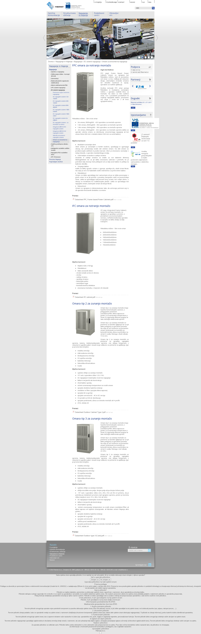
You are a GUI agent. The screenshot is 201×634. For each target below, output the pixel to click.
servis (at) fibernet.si (140, 72)
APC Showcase (56, 157)
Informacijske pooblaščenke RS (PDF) (100, 602)
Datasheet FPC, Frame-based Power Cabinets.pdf (94, 199)
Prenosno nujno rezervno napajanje (61, 93)
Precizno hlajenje (55, 159)
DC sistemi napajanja (58, 90)
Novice (132, 2)
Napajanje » (78, 61)
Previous (44, 38)
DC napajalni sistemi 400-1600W (61, 102)
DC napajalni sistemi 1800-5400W (61, 110)
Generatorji (54, 78)
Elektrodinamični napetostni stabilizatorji (60, 82)
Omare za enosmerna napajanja (60, 141)
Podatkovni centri (99, 14)
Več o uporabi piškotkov (100, 577)
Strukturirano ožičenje (69, 14)
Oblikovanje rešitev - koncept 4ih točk (60, 75)
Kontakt (121, 2)
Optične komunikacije (54, 14)
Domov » (51, 61)
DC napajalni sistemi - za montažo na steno (60, 123)
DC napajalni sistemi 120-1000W (61, 98)
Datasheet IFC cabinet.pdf (85, 297)
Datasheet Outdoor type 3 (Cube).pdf (89, 535)
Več (133, 108)
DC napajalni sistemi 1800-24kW (61, 115)
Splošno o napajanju (57, 72)
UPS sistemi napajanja (58, 88)
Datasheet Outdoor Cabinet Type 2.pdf (90, 412)
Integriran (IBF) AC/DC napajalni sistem (59, 128)
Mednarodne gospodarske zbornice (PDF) (100, 604)
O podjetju (98, 2)
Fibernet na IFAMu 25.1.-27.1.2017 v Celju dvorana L (141, 103)
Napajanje (53, 69)
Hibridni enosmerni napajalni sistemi (59, 136)
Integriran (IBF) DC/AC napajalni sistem (59, 132)
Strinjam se (95, 579)
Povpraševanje (111, 2)
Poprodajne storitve (56, 162)
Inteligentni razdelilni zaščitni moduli (60, 149)
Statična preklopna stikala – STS (60, 145)
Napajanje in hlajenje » (64, 61)
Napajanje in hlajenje (83, 14)
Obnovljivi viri (114, 14)
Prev (133, 86)
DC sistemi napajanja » (92, 61)
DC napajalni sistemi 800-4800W (61, 106)
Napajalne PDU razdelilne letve (59, 153)
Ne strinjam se (105, 579)
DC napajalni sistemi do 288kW (60, 119)
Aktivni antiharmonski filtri (59, 85)
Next (157, 38)
